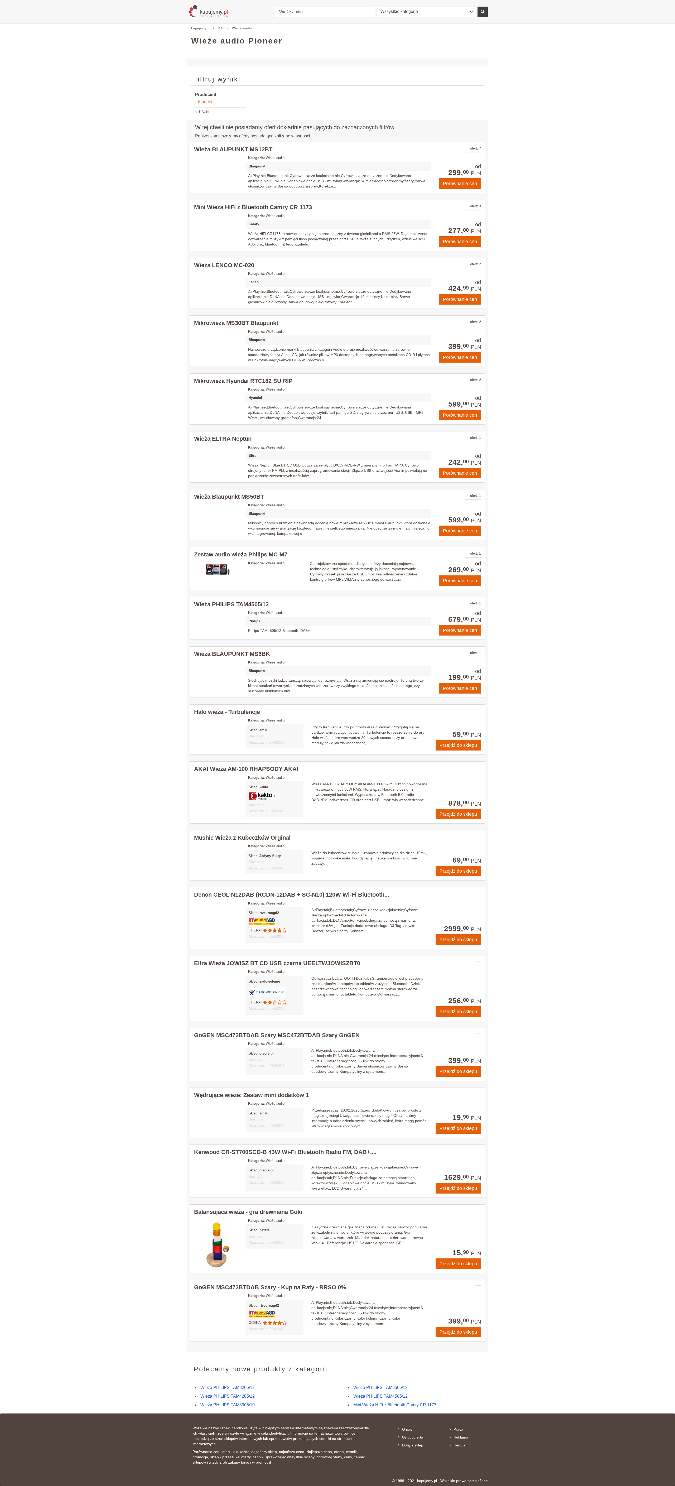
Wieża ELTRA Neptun (223, 438)
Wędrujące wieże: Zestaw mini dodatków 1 (251, 1095)
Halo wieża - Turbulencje (227, 712)
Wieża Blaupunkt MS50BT (229, 496)
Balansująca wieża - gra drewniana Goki (248, 1212)
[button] (426, 12)
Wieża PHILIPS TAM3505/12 (380, 1387)
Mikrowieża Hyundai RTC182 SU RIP (243, 381)
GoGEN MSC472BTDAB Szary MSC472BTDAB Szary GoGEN (277, 1035)
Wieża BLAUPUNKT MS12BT (233, 149)
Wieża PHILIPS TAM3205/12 (227, 1387)
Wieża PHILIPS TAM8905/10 (227, 1405)
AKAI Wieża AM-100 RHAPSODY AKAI (246, 769)
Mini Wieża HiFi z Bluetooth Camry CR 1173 (253, 207)
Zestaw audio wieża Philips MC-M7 (240, 554)
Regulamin (462, 1445)
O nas (407, 1429)
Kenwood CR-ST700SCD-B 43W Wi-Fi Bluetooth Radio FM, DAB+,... (285, 1152)
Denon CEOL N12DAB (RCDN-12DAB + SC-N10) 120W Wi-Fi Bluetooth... (291, 894)
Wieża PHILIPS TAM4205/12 (227, 1396)
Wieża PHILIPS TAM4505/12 (231, 604)
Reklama (461, 1437)
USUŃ (204, 112)
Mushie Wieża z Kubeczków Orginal (242, 837)
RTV (221, 28)
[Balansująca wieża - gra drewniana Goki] (218, 1245)
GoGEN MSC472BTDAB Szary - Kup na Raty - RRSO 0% (270, 1287)
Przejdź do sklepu (458, 745)
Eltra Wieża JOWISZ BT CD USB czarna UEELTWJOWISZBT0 (277, 963)
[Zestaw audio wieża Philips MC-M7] (218, 569)
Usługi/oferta (412, 1437)
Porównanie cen (460, 183)
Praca (458, 1429)
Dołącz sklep (412, 1445)
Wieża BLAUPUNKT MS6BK (232, 654)
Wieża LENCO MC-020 (224, 265)
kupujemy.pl (201, 28)
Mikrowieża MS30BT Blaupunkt (236, 323)
